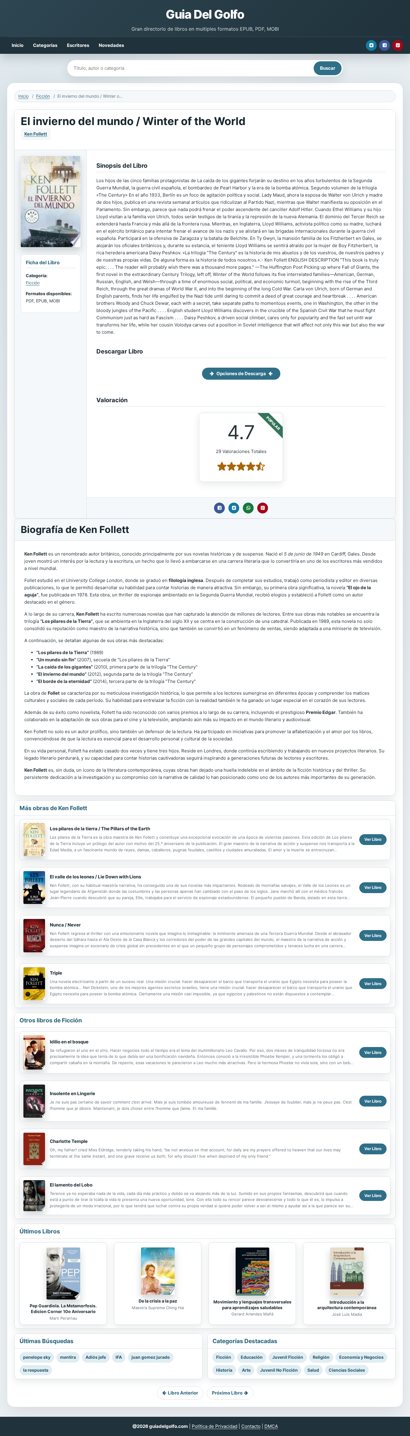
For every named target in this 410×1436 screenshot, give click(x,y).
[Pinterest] (397, 45)
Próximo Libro (227, 1393)
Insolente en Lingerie (72, 1093)
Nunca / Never (65, 925)
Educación (252, 1357)
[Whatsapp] (248, 508)
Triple (56, 973)
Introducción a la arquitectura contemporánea (346, 1305)
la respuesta (35, 1370)
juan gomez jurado (150, 1357)
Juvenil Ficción (287, 1357)
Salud (313, 1370)
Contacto (251, 1426)
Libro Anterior (183, 1393)
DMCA (271, 1426)
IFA (119, 1357)
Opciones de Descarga (241, 373)
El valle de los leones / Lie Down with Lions (95, 877)
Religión (321, 1357)
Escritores (78, 45)
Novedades (111, 45)
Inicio (17, 45)
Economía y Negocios (361, 1357)
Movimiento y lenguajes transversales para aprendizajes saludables (252, 1304)
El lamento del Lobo (71, 1185)
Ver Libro (372, 839)
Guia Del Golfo (205, 14)
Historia (224, 1370)
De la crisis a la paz (158, 1300)
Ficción (43, 96)
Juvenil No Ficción (279, 1370)
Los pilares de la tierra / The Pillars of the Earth (100, 828)
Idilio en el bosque (69, 1042)
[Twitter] (371, 45)
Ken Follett (35, 134)
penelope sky (36, 1357)
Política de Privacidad (214, 1426)
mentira (68, 1357)
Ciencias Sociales (347, 1370)
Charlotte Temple (69, 1141)
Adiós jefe (96, 1357)
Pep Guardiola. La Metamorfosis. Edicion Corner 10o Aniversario (63, 1308)
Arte (246, 1370)
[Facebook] (384, 45)
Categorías (45, 45)
